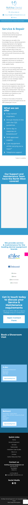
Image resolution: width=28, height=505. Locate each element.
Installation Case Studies (14, 449)
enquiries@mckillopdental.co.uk (15, 15)
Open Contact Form (14, 319)
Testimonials (14, 447)
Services (14, 444)
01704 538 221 (14, 12)
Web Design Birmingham (14, 502)
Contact (14, 454)
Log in (14, 500)
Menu (15, 17)
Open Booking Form (9, 378)
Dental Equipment (14, 442)
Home (14, 440)
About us (14, 452)
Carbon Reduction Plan (14, 457)
